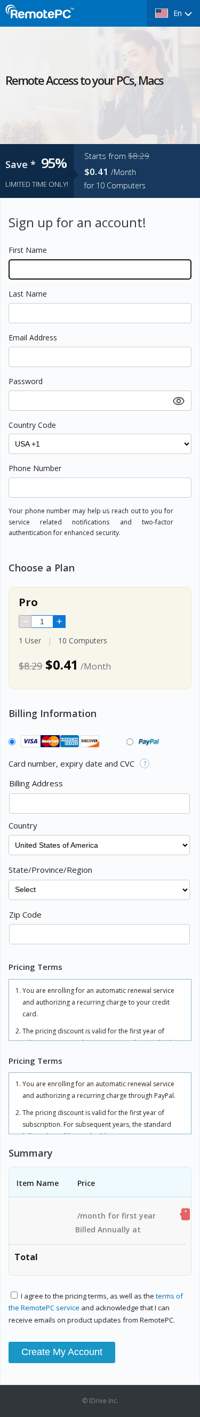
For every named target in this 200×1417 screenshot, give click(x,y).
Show (177, 401)
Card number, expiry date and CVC (71, 763)
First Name (28, 250)
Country (23, 825)
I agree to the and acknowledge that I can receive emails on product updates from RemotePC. (96, 1308)
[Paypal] (147, 742)
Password (26, 381)
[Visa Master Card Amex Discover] (57, 742)
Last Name (28, 294)
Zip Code (25, 914)
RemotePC (40, 18)
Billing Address (36, 783)
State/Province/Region (50, 869)
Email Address (33, 337)
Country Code (32, 425)
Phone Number (35, 468)
